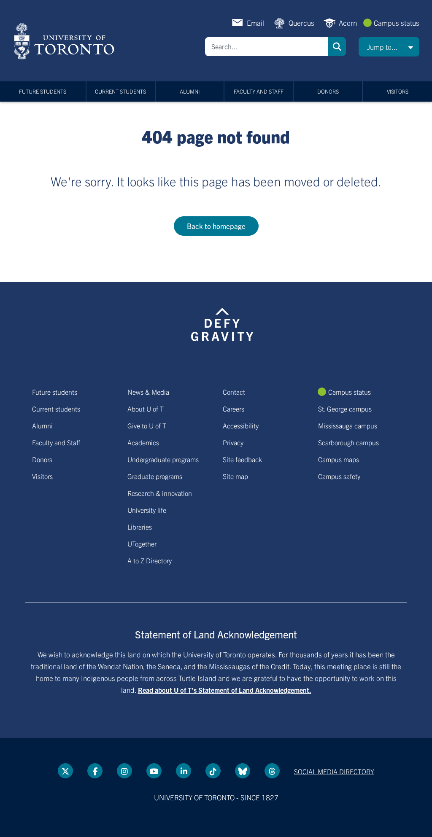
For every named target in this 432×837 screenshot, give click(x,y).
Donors (328, 91)
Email (255, 22)
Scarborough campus (348, 442)
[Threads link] (272, 770)
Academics (143, 442)
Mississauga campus (347, 425)
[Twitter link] (65, 770)
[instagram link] (124, 770)
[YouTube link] (154, 770)
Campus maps (338, 459)
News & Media (148, 392)
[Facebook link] (95, 770)
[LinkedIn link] (183, 770)
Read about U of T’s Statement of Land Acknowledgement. (224, 690)
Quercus (301, 22)
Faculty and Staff (259, 91)
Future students (42, 91)
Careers (233, 408)
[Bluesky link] (242, 770)
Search (337, 46)
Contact (234, 392)
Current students (120, 91)
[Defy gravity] (222, 323)
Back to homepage (216, 225)
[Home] (66, 41)
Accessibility (241, 425)
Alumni (190, 91)
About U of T (145, 408)
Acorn (348, 22)
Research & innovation (159, 493)
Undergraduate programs (163, 459)
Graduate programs (154, 476)
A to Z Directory (149, 560)
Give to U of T (146, 425)
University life (146, 510)
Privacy (233, 442)
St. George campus (345, 408)
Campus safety (339, 476)
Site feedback (242, 459)
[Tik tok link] (213, 770)
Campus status (396, 22)
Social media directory (334, 771)
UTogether (142, 543)
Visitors (397, 91)
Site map (235, 476)
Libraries (139, 526)
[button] (389, 47)
